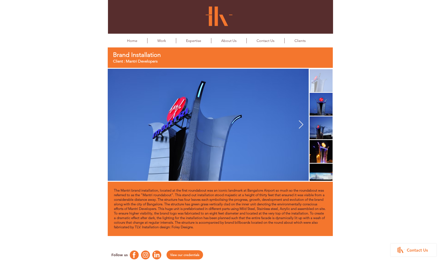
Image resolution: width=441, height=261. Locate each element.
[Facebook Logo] (134, 254)
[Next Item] (301, 124)
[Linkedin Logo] (156, 254)
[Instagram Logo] (145, 254)
